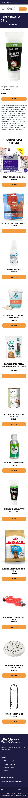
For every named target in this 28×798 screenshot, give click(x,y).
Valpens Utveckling (9, 767)
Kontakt (14, 793)
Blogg (6, 770)
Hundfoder (12, 87)
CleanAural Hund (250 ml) (14, 269)
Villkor (19, 793)
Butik (23, 9)
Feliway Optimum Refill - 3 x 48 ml (14, 177)
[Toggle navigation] (3, 8)
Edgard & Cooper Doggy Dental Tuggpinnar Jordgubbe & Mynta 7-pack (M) (14, 366)
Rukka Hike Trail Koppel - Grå (14, 714)
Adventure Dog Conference (12, 761)
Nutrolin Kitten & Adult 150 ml (14, 463)
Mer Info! (14, 99)
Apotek (18, 87)
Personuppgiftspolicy (8, 795)
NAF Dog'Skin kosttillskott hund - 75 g (14, 223)
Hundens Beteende (9, 764)
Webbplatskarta (21, 795)
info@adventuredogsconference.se (9, 2)
